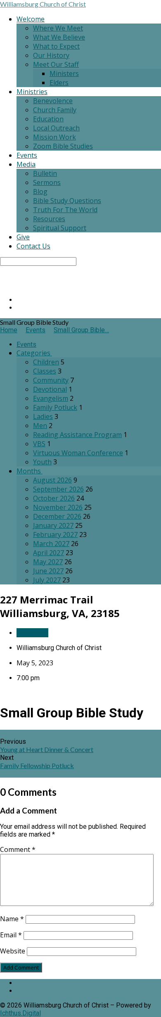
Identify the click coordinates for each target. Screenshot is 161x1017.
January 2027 (53, 525)
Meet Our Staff (56, 64)
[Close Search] (2, 277)
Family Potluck (55, 407)
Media (26, 164)
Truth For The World (65, 209)
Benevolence (53, 100)
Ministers (64, 73)
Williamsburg (43, 4)
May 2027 (48, 561)
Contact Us (33, 246)
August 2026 (52, 480)
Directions (32, 632)
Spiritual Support (59, 227)
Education (48, 118)
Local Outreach (56, 127)
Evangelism (50, 398)
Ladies (43, 416)
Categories (34, 352)
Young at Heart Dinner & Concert (46, 749)
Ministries (32, 91)
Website (12, 951)
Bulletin (45, 173)
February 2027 (55, 534)
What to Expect (56, 46)
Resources (49, 218)
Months (30, 470)
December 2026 (57, 516)
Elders (59, 82)
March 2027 (51, 543)
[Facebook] (19, 300)
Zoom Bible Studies (63, 146)
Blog (40, 191)
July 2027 (47, 579)
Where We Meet (58, 28)
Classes (44, 371)
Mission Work (54, 137)
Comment (18, 849)
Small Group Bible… (81, 330)
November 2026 (58, 507)
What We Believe (59, 37)
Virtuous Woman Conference (78, 452)
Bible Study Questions (67, 200)
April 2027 (48, 552)
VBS (39, 443)
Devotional (50, 389)
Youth (42, 461)
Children (46, 362)
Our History (51, 55)
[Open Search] (2, 285)
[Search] (2, 270)
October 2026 (54, 498)
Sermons (47, 182)
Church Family (54, 109)
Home (8, 330)
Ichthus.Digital (20, 1013)
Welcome (31, 19)
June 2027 (48, 570)
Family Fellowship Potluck (37, 765)
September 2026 (58, 489)
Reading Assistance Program (77, 434)
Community (51, 380)
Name (12, 918)
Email (11, 934)
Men (40, 425)
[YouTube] (19, 308)
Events (27, 155)
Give (23, 236)
